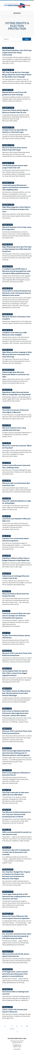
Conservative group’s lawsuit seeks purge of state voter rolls (15, 166)
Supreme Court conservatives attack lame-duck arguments (15, 539)
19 (27, 1026)
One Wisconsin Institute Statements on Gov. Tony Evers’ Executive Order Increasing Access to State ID (16, 814)
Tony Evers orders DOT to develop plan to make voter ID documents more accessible (16, 852)
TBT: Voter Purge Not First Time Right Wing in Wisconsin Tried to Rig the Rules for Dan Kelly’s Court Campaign (16, 74)
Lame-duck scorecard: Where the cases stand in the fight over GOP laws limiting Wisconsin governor (16, 615)
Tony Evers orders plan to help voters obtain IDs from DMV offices (15, 793)
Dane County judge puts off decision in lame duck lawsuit (16, 774)
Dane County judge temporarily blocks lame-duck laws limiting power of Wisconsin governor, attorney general (16, 753)
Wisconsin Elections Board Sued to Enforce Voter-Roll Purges (14, 149)
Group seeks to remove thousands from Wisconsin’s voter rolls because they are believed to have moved (16, 293)
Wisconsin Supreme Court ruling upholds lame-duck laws (14, 429)
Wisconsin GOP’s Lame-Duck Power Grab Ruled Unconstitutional (17, 654)
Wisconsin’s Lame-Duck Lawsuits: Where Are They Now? (17, 447)
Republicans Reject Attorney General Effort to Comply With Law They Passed (16, 393)
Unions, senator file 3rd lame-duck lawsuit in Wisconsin (14, 1010)
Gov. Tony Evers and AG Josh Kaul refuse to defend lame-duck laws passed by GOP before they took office (16, 936)
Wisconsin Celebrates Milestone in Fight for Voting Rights (16, 502)
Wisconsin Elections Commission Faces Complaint (16, 318)
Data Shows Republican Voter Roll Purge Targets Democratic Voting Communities (17, 52)
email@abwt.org (17, 1045)
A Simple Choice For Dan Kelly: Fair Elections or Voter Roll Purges (14, 131)
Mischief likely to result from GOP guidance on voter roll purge (14, 93)
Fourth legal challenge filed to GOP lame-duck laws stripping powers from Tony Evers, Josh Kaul (16, 896)
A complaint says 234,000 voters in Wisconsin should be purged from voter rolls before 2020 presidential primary (16, 271)
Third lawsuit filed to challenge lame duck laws (15, 993)
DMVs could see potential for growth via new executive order (16, 833)
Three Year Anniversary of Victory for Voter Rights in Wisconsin (15, 411)
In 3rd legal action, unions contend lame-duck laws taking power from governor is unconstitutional (15, 974)
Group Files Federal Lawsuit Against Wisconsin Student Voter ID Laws (15, 111)
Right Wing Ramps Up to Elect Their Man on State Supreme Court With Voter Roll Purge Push (17, 249)
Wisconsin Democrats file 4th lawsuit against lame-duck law (15, 955)
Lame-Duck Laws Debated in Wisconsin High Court (16, 520)
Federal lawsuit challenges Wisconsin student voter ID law (15, 577)
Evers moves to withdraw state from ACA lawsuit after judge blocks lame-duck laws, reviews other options (15, 713)
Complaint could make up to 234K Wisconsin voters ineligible (14, 334)
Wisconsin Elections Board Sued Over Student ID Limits (15, 595)
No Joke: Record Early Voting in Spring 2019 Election (16, 636)
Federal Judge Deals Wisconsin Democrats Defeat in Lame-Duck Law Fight (15, 374)
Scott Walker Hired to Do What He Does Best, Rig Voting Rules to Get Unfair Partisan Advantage (16, 693)
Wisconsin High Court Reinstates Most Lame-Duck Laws (16, 484)
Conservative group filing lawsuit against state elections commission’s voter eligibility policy (15, 187)
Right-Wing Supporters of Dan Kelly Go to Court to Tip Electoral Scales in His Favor (16, 209)
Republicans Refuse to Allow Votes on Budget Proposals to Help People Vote (15, 559)
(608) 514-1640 (17, 1047)
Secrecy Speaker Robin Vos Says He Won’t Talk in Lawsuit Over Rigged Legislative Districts (14, 673)
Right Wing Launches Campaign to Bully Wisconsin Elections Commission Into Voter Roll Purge (17, 354)
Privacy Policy (17, 1049)
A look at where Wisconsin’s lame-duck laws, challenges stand (16, 466)
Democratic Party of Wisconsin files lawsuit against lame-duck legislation (16, 917)
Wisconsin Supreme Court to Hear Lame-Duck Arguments (16, 228)
